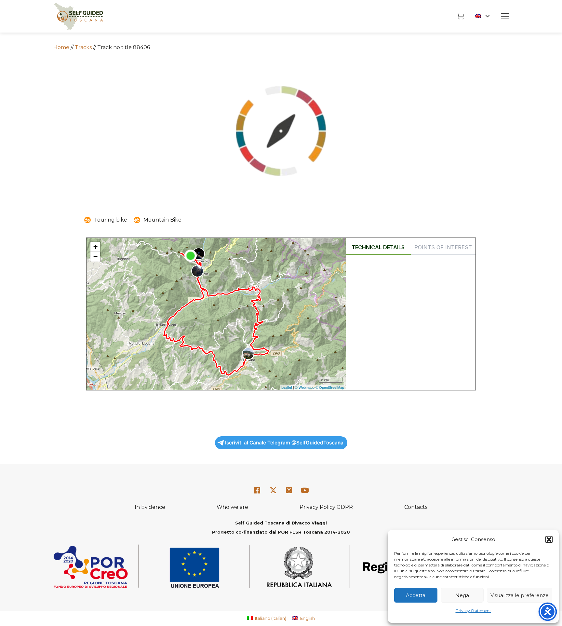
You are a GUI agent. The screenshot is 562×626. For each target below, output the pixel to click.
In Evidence (150, 507)
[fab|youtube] (304, 490)
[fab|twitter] (273, 490)
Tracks (83, 47)
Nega (462, 595)
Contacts (415, 507)
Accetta (415, 595)
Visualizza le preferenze (519, 595)
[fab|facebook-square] (257, 490)
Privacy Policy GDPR (326, 507)
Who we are (232, 507)
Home (61, 47)
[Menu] (505, 16)
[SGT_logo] (78, 16)
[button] (549, 539)
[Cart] (460, 16)
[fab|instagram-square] (289, 490)
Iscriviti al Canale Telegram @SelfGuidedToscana (284, 443)
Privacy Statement (473, 610)
